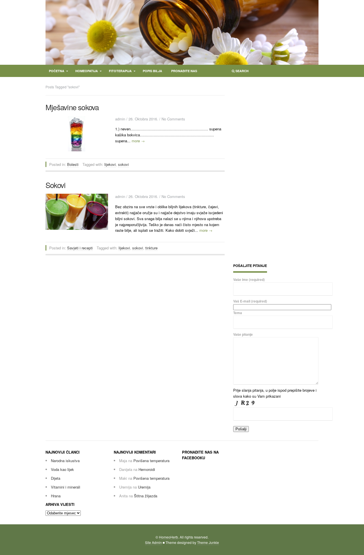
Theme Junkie (208, 542)
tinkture (151, 248)
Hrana (56, 495)
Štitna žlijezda (145, 495)
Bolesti (72, 164)
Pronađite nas (184, 71)
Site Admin (153, 542)
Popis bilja (152, 71)
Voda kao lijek (62, 469)
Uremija (144, 487)
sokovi (123, 164)
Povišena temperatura (151, 460)
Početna (55, 72)
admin (120, 119)
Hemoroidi (146, 469)
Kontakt (56, 79)
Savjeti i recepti (80, 248)
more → (138, 140)
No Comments (173, 119)
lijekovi (110, 164)
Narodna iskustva (65, 460)
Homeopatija (85, 72)
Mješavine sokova (72, 107)
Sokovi (55, 185)
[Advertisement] (275, 169)
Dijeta (55, 478)
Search (238, 72)
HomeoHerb (168, 537)
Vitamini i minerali (65, 487)
